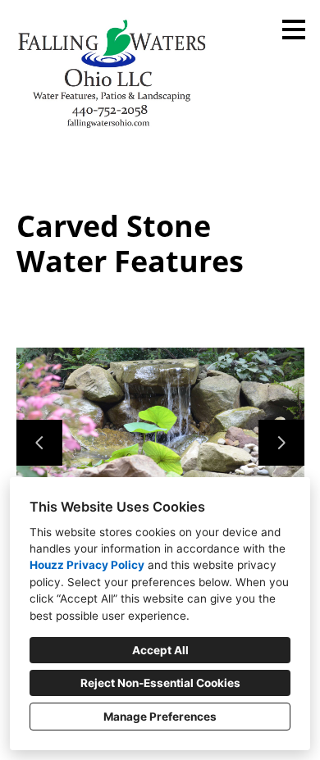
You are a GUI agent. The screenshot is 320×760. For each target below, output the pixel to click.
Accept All (160, 650)
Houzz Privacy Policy (87, 564)
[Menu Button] (293, 29)
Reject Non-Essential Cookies (160, 682)
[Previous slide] (39, 443)
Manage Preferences (160, 716)
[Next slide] (281, 443)
